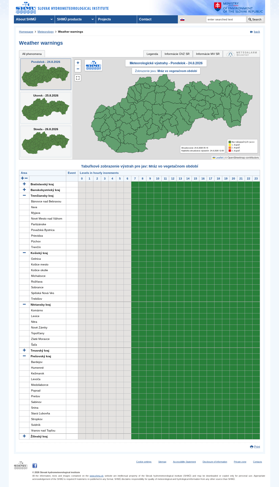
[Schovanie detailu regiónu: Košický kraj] (24, 253)
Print (257, 446)
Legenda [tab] (152, 53)
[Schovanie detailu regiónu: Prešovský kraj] (24, 356)
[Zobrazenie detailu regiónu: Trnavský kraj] (24, 350)
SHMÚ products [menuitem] (69, 19)
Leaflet (219, 157)
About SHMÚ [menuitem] (26, 19)
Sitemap (162, 461)
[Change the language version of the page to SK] (182, 19)
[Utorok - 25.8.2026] (46, 107)
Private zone (240, 461)
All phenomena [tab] (32, 53)
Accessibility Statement (184, 461)
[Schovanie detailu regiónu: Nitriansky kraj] (24, 304)
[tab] (241, 53)
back (257, 31)
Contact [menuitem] (145, 19)
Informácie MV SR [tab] (208, 53)
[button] (78, 63)
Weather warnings (70, 31)
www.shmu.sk (97, 476)
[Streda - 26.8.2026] (46, 141)
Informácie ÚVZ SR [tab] (177, 53)
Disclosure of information (215, 461)
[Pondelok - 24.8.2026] (46, 74)
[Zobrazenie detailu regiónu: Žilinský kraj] (24, 436)
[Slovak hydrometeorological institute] (62, 7)
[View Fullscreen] (78, 78)
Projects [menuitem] (104, 19)
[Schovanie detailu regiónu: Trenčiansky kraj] (24, 195)
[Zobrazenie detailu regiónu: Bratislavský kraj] (24, 184)
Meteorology (46, 31)
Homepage (26, 31)
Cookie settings (144, 461)
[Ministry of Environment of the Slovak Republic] (238, 7)
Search (256, 19)
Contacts (257, 461)
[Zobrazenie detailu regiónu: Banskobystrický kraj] (24, 190)
